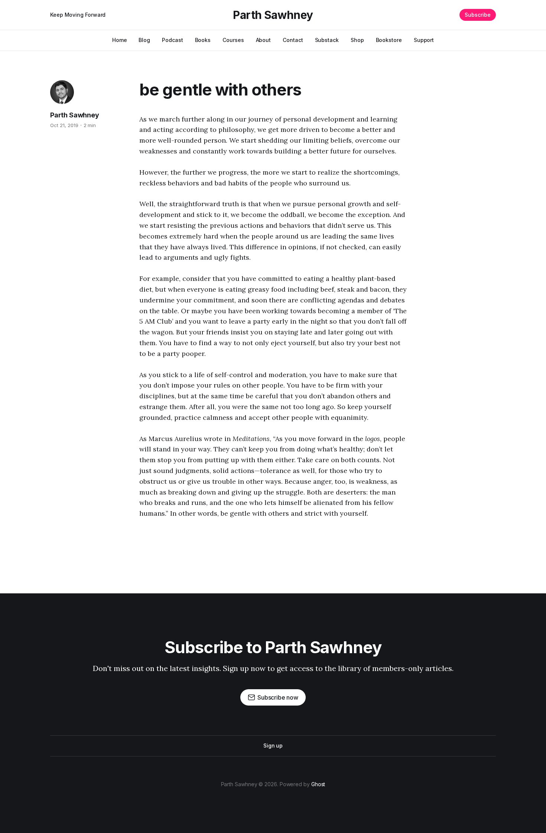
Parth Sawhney (273, 14)
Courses (233, 40)
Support (424, 40)
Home (119, 40)
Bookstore (389, 40)
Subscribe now (277, 697)
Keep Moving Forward (77, 15)
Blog (144, 40)
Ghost (318, 784)
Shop (357, 40)
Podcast (172, 40)
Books (203, 40)
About (263, 40)
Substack (327, 40)
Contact (293, 40)
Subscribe (478, 15)
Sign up (273, 745)
